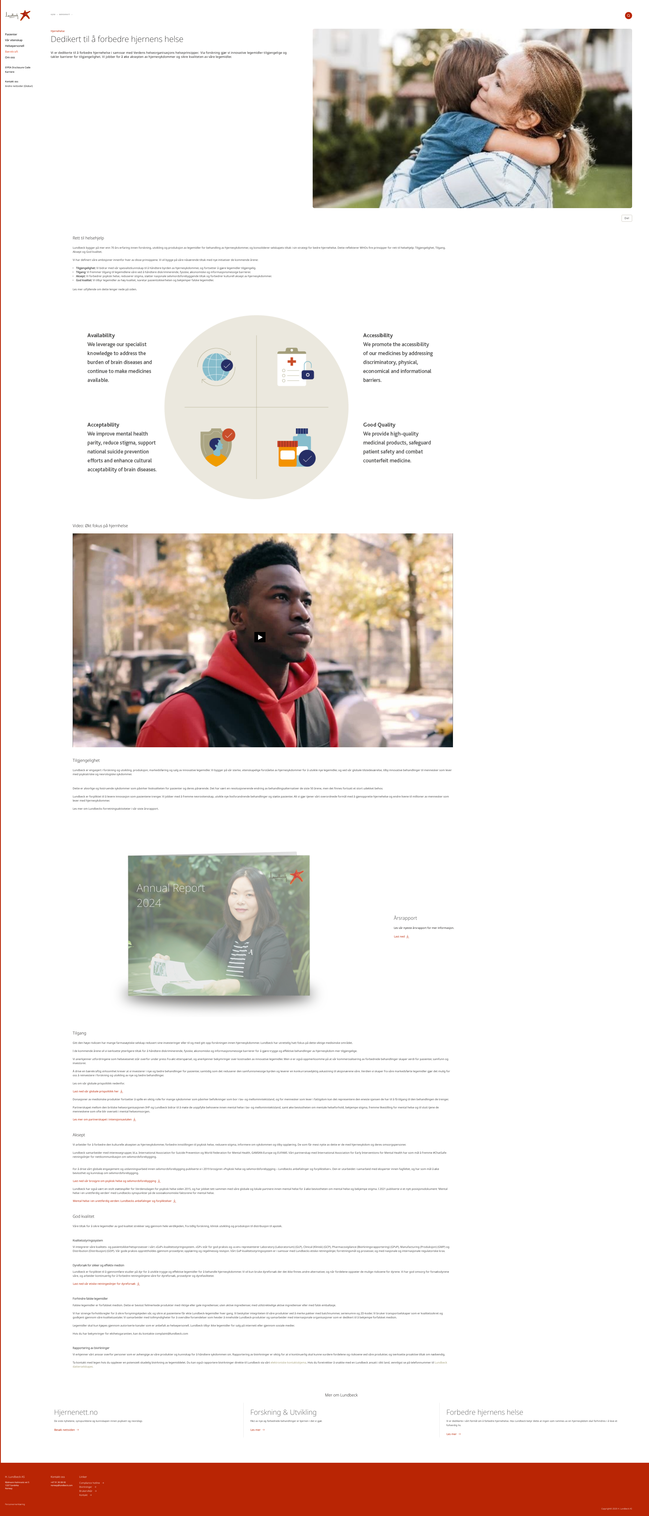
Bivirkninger (85, 1487)
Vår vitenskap (13, 40)
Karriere (10, 71)
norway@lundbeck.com (62, 1485)
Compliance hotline (89, 1483)
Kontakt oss (11, 81)
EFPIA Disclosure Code (17, 67)
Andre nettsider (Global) (19, 86)
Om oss (10, 57)
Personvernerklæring (15, 1504)
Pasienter (11, 34)
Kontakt (83, 1495)
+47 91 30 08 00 (58, 1482)
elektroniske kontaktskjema (288, 1362)
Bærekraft (11, 51)
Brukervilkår (85, 1491)
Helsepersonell (14, 46)
